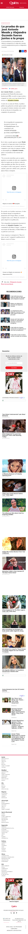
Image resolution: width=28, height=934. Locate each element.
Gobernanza (4, 868)
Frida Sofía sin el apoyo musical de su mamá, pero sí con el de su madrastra (18, 329)
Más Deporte (4, 819)
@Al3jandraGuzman (9, 126)
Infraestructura (5, 858)
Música (3, 807)
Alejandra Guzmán (13, 100)
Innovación (4, 873)
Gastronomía (4, 771)
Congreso (4, 845)
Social (3, 867)
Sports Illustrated (6, 812)
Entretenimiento (5, 803)
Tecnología (4, 832)
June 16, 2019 (17, 137)
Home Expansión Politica (7, 828)
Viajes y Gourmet (5, 765)
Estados (3, 848)
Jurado (3, 780)
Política (3, 841)
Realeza (21, 7)
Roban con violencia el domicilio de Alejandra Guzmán (16, 305)
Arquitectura (5, 860)
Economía (3, 829)
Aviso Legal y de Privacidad (14, 926)
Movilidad (4, 870)
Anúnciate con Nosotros (14, 930)
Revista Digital (23, 3)
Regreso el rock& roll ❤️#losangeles (11, 203)
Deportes (3, 805)
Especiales (4, 797)
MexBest (4, 770)
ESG (2, 864)
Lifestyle (3, 820)
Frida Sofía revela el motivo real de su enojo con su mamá (18, 335)
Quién (3, 757)
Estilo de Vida (4, 778)
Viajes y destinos (5, 774)
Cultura (3, 767)
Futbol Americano (6, 816)
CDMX (2, 846)
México (3, 844)
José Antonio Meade (7, 284)
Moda (2, 762)
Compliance (14, 928)
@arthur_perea (13, 88)
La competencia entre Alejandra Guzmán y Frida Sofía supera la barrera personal (17, 312)
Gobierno (3, 842)
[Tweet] (20, 51)
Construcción (5, 855)
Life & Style (4, 800)
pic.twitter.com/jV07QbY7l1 (12, 132)
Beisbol (3, 815)
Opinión (3, 796)
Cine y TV (3, 806)
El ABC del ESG (5, 874)
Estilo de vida (4, 789)
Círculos (3, 761)
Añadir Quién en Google (8, 54)
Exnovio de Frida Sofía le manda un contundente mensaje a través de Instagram (17, 321)
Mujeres (3, 792)
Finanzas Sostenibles (6, 871)
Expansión (4, 825)
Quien (11, 913)
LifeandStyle (4, 838)
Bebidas (3, 773)
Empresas (3, 826)
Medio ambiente (5, 865)
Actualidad (4, 793)
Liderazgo (4, 794)
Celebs (3, 787)
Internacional (5, 831)
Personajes (4, 776)
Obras (3, 833)
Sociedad (3, 851)
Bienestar (3, 777)
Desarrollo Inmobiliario (7, 857)
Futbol (3, 813)
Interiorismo (4, 861)
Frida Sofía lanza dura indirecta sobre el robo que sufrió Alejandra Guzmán (17, 297)
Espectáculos (10, 7)
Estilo (3, 802)
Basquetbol (4, 818)
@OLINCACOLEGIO (10, 130)
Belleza (3, 764)
